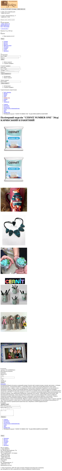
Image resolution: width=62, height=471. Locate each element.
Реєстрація (6, 26)
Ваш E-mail (3, 407)
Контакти (6, 51)
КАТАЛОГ (6, 105)
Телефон (3, 70)
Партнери (6, 438)
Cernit (5, 109)
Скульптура (7, 107)
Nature (5, 95)
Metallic (5, 93)
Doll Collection (7, 92)
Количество (4, 374)
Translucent (6, 101)
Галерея (6, 48)
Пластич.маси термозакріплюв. (12, 108)
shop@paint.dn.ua (5, 25)
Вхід (2, 26)
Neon (5, 96)
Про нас (6, 44)
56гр (5, 111)
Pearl (5, 100)
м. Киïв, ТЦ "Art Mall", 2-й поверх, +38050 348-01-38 (13, 9)
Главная (6, 104)
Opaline (5, 99)
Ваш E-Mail (4, 56)
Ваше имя (3, 67)
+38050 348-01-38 (5, 24)
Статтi (5, 49)
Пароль (2, 57)
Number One (7, 97)
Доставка (6, 46)
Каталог (6, 42)
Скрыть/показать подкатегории (9, 89)
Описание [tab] (3, 384)
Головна (6, 41)
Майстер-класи (7, 45)
